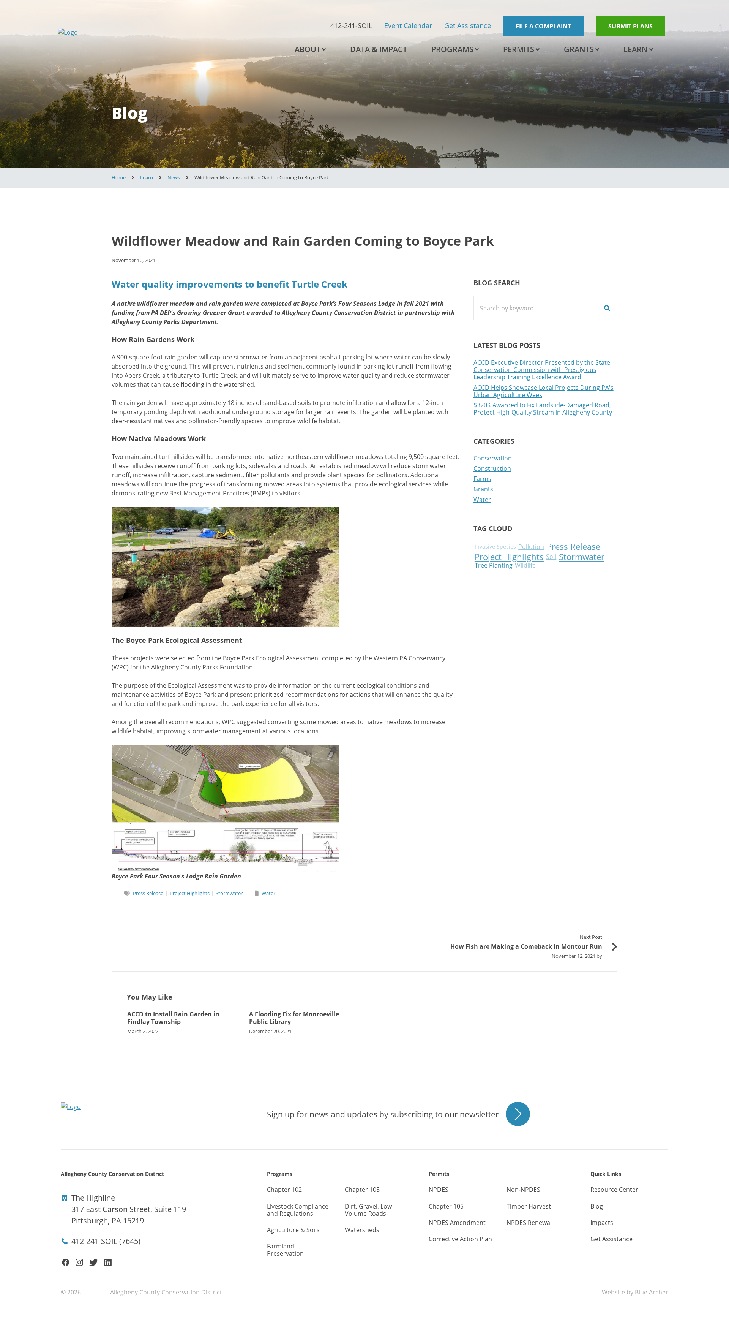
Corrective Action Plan (460, 1239)
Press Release (148, 893)
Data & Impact (378, 49)
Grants (579, 49)
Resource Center (614, 1189)
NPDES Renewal (529, 1222)
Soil (551, 556)
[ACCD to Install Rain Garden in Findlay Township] (182, 1022)
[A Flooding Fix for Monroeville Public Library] (304, 1022)
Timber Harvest (529, 1206)
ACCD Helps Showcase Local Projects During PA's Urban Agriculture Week (543, 391)
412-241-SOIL (351, 26)
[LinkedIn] (108, 1262)
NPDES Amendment (457, 1222)
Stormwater (229, 893)
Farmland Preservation (285, 1250)
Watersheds (362, 1230)
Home (119, 177)
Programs (452, 49)
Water (268, 893)
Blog (596, 1206)
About (307, 49)
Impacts (601, 1222)
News (173, 177)
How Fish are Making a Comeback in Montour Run (526, 946)
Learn (635, 49)
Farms (482, 479)
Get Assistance (467, 26)
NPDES (438, 1189)
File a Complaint (543, 26)
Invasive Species (495, 547)
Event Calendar (408, 26)
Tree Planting (494, 565)
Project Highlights (190, 893)
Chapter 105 (362, 1189)
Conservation (492, 458)
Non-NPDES (523, 1189)
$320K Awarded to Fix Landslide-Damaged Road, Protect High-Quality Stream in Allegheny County (542, 408)
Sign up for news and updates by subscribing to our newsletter (383, 1114)
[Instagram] (79, 1262)
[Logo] (133, 32)
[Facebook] (65, 1262)
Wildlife (525, 565)
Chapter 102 (284, 1189)
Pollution (531, 547)
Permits (518, 49)
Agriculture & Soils (293, 1230)
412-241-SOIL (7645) (105, 1241)
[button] (324, 50)
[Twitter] (93, 1262)
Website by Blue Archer (635, 1292)
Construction (492, 468)
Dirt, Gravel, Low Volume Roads (368, 1210)
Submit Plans (630, 26)
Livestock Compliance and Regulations (297, 1210)
